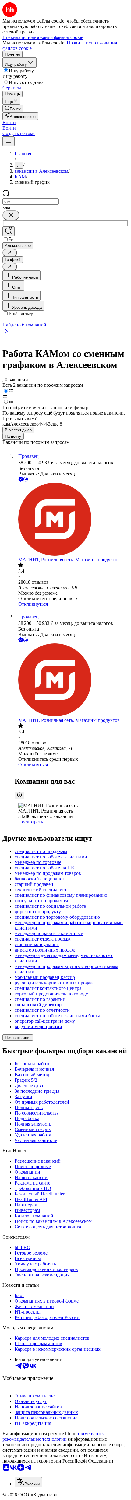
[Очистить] (10, 215)
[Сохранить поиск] (8, 231)
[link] (12, 108)
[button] (9, 122)
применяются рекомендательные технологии (53, 1436)
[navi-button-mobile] (8, 141)
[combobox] (30, 201)
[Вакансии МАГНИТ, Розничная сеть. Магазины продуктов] (71, 520)
